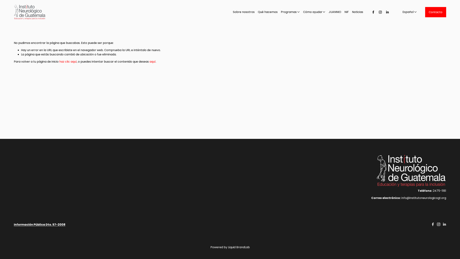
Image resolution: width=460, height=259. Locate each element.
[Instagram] (380, 12)
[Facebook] (373, 12)
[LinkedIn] (387, 12)
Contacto (435, 12)
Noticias (357, 12)
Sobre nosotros (244, 12)
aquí (153, 62)
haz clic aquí (68, 62)
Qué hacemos (268, 12)
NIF (346, 12)
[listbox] (407, 12)
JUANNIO (335, 12)
